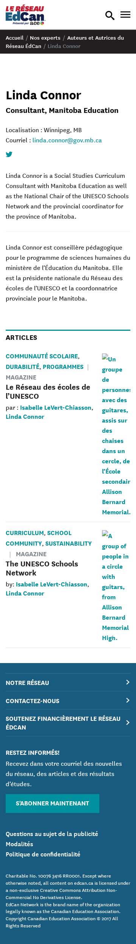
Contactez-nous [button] (32, 700)
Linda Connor (25, 416)
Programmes (63, 366)
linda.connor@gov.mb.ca (67, 139)
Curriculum (25, 532)
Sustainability (68, 543)
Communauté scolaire (42, 355)
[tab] (68, 682)
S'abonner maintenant (52, 802)
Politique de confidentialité (43, 853)
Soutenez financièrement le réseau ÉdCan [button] (63, 722)
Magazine (31, 553)
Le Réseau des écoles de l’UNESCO (48, 391)
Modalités (19, 843)
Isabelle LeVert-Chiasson (55, 407)
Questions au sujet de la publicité (52, 833)
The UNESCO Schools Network (42, 568)
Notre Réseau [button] (27, 682)
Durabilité (22, 366)
